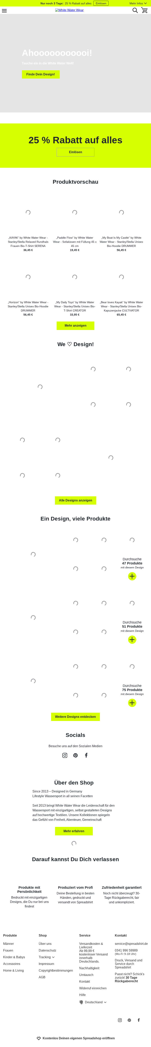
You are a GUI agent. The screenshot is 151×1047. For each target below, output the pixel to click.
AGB (42, 977)
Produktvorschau (75, 182)
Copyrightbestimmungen (56, 970)
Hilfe (82, 995)
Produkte (10, 935)
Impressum (46, 963)
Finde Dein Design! (40, 74)
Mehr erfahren (74, 831)
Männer (8, 943)
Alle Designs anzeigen (75, 500)
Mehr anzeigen (76, 325)
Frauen (8, 950)
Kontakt (84, 981)
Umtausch (86, 975)
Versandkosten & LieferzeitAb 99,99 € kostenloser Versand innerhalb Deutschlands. (93, 952)
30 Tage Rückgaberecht (126, 979)
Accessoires (11, 963)
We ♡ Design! (75, 344)
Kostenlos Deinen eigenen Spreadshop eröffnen (79, 1038)
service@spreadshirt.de (131, 943)
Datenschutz (47, 950)
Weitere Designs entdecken (75, 716)
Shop (43, 935)
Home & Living (13, 970)
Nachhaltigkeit (89, 968)
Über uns (45, 943)
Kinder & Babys (14, 957)
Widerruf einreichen (93, 988)
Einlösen (101, 3)
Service (84, 935)
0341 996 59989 (126, 952)
